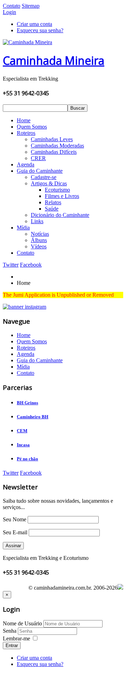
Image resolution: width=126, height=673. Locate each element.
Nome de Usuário (22, 623)
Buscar (77, 108)
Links (37, 221)
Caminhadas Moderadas (57, 146)
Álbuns (39, 240)
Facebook (31, 265)
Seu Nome (14, 519)
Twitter (11, 265)
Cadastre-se (43, 177)
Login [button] (9, 12)
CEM (22, 430)
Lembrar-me (16, 638)
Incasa (23, 444)
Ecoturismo (57, 190)
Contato (11, 6)
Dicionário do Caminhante (60, 215)
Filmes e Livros (62, 196)
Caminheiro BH (32, 416)
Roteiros (26, 133)
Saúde (51, 209)
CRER (38, 158)
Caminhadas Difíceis (54, 152)
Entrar (12, 645)
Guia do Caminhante (40, 171)
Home (23, 120)
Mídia (23, 228)
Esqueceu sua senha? (40, 30)
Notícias (40, 234)
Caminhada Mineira (53, 60)
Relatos (53, 202)
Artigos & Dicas (49, 183)
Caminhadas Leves (52, 139)
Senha (10, 631)
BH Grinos (27, 402)
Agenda (25, 164)
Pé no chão (27, 458)
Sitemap (31, 6)
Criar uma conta (34, 24)
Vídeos (39, 246)
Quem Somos (32, 127)
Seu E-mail (15, 532)
